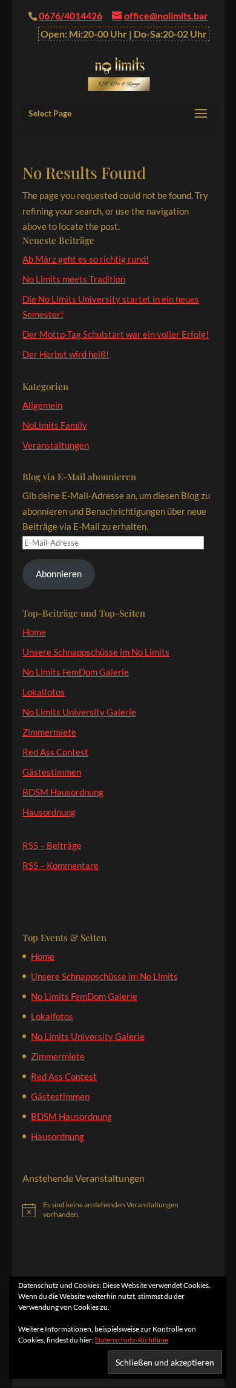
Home (34, 631)
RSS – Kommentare (60, 865)
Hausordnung (49, 811)
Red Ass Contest (55, 751)
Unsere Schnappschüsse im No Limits (95, 651)
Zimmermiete (49, 731)
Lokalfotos (43, 691)
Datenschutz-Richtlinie (131, 1339)
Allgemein (42, 405)
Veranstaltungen (55, 445)
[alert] (118, 1210)
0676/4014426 (70, 15)
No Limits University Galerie (79, 711)
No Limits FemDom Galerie (75, 671)
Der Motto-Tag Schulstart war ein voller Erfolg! (115, 334)
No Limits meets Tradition (73, 278)
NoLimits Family (54, 425)
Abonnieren (59, 573)
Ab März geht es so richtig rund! (85, 258)
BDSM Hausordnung (62, 791)
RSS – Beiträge (52, 845)
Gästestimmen (51, 771)
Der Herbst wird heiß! (65, 354)
